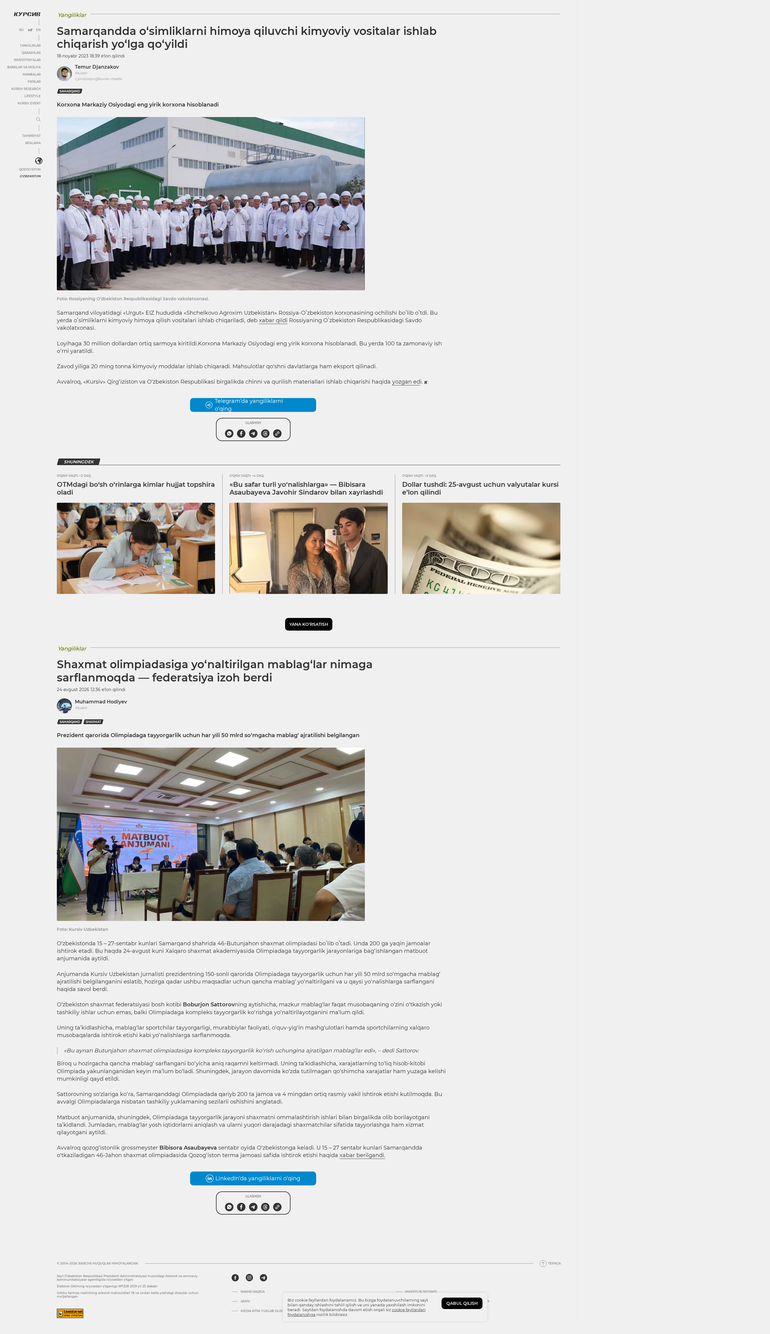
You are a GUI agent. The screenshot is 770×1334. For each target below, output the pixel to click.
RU (21, 30)
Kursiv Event (29, 103)
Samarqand (70, 91)
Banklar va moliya (24, 67)
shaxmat (93, 722)
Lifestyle (32, 96)
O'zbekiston (30, 176)
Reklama (33, 143)
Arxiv (245, 1301)
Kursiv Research (26, 89)
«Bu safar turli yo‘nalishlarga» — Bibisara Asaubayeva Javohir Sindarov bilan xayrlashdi (306, 488)
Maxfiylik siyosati (421, 1292)
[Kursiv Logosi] (27, 14)
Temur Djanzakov (97, 67)
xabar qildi (273, 320)
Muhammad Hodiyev (101, 702)
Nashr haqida (253, 1292)
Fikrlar (34, 82)
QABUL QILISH (462, 1303)
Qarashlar (31, 53)
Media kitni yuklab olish (262, 1311)
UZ (30, 30)
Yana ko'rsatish (308, 624)
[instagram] (249, 1277)
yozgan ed (406, 381)
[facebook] (235, 1277)
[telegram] (263, 1277)
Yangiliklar (30, 46)
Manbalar (32, 74)
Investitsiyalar (27, 60)
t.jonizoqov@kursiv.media (98, 78)
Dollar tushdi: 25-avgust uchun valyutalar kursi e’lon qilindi (480, 488)
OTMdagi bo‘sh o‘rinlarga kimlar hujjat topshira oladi (136, 488)
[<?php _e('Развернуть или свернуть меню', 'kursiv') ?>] (38, 161)
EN (38, 30)
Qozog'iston (30, 169)
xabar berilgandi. (362, 1155)
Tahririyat (31, 136)
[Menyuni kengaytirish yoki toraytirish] (38, 119)
